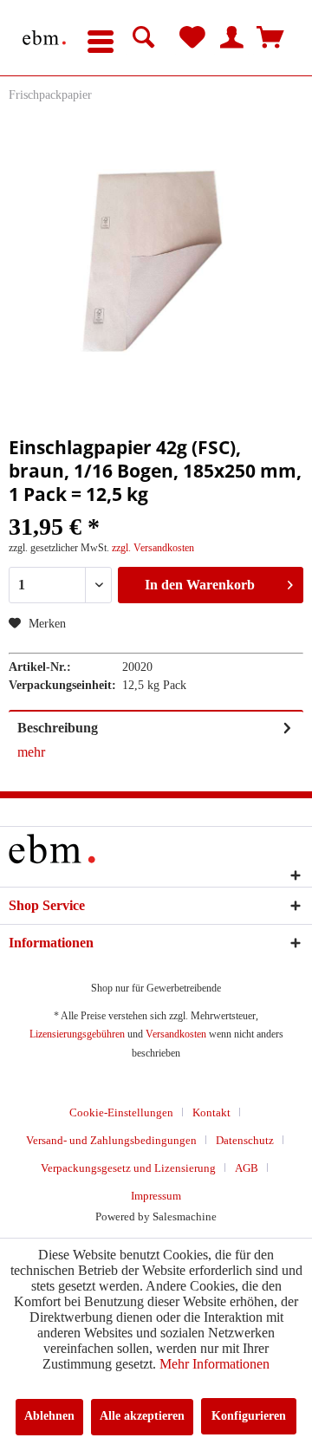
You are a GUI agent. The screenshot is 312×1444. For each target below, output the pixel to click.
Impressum (156, 1195)
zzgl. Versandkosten (153, 548)
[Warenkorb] (270, 38)
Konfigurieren (248, 1415)
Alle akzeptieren (142, 1415)
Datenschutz (245, 1140)
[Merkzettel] (192, 38)
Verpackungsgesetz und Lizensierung (128, 1167)
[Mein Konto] (231, 38)
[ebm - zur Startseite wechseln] (44, 38)
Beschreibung (57, 727)
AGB (246, 1167)
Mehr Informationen (214, 1363)
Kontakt (211, 1112)
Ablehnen (49, 1415)
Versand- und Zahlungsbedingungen (111, 1140)
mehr (31, 752)
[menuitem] (100, 38)
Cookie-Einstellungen (121, 1112)
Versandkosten (176, 1034)
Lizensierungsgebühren (77, 1034)
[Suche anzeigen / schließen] (144, 38)
